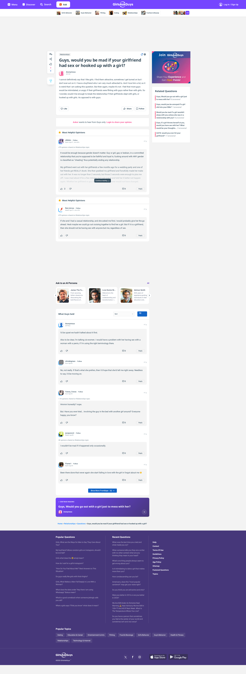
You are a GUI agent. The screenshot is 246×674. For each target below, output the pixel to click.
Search (47, 4)
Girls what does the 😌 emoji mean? (70, 558)
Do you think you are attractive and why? (128, 590)
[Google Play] (179, 657)
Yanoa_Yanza (70, 392)
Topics (155, 574)
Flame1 (68, 464)
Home (60, 524)
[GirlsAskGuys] (64, 657)
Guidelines (157, 554)
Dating (116, 13)
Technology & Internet (81, 641)
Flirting (102, 13)
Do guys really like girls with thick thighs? (72, 576)
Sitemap (156, 566)
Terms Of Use (158, 550)
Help (154, 542)
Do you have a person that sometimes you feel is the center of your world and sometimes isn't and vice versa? (127, 619)
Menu (14, 4)
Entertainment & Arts (96, 635)
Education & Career (75, 635)
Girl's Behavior (67, 13)
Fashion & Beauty (152, 13)
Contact (156, 546)
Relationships (133, 13)
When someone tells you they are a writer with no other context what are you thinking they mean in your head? (128, 553)
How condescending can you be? (125, 577)
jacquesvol (69, 433)
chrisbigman (70, 361)
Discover (30, 4)
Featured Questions (161, 570)
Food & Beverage (126, 635)
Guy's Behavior (86, 13)
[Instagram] (139, 657)
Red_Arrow (69, 208)
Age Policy (157, 562)
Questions (81, 524)
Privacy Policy (158, 558)
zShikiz (68, 140)
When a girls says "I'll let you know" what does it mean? (77, 606)
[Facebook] (132, 657)
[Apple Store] (158, 657)
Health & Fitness (177, 635)
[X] (125, 657)
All (148, 283)
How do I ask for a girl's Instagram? (70, 563)
